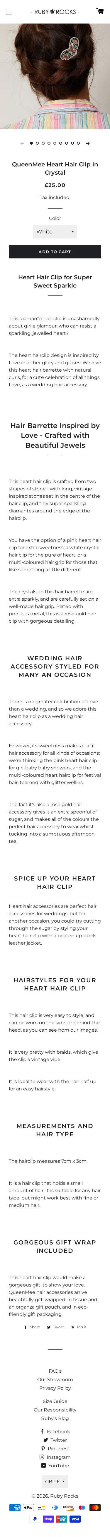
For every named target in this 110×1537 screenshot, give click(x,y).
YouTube (58, 1465)
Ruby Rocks (64, 1496)
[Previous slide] (22, 143)
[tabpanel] (55, 74)
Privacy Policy (55, 1388)
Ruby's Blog (55, 1418)
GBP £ (52, 1481)
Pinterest (58, 1448)
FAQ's (55, 1371)
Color (55, 218)
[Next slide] (88, 143)
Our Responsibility (55, 1410)
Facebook (58, 1431)
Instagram (58, 1457)
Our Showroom (55, 1379)
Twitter (58, 1440)
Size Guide (55, 1401)
